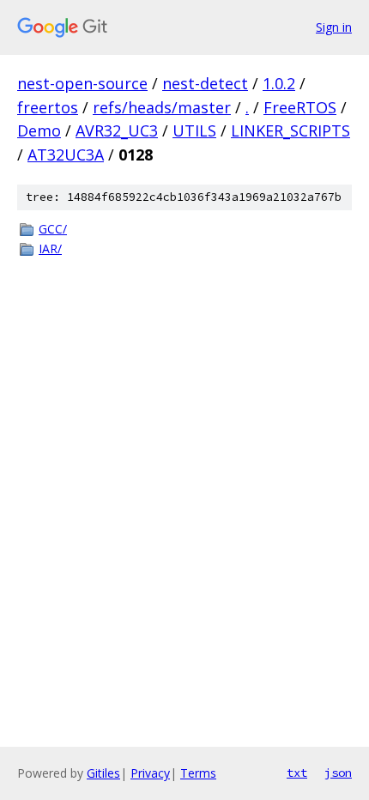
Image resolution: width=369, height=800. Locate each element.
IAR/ (50, 248)
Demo (39, 130)
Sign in (334, 27)
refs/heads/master (162, 107)
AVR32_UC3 (117, 130)
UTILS (194, 130)
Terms (198, 773)
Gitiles (103, 773)
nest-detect (205, 83)
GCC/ (53, 229)
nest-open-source (82, 83)
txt (297, 772)
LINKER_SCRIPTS (290, 130)
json (338, 772)
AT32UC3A (65, 154)
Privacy (150, 773)
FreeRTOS (299, 107)
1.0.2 (279, 83)
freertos (47, 107)
